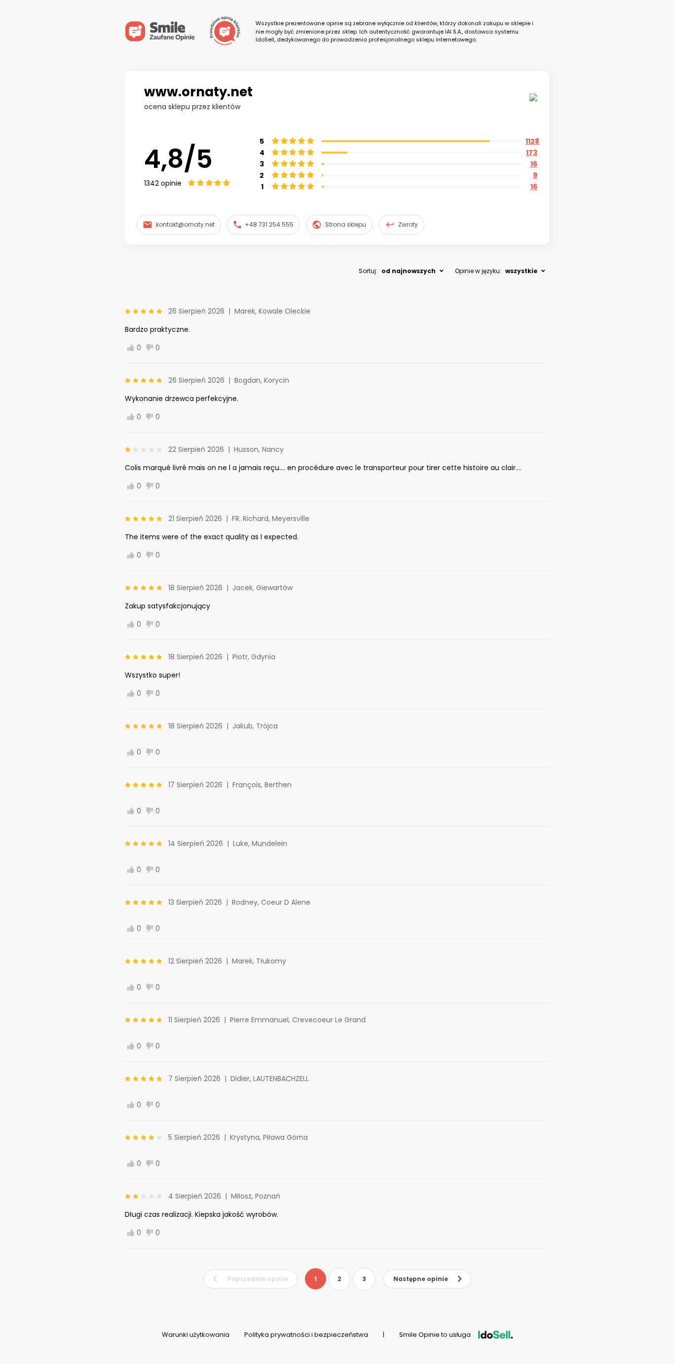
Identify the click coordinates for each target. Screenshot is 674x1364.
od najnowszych (408, 271)
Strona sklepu (345, 224)
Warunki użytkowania (195, 1334)
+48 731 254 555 (269, 224)
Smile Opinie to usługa (435, 1334)
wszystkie (521, 271)
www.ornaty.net (198, 92)
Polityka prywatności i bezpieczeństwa (306, 1334)
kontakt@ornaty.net (185, 224)
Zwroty (408, 224)
